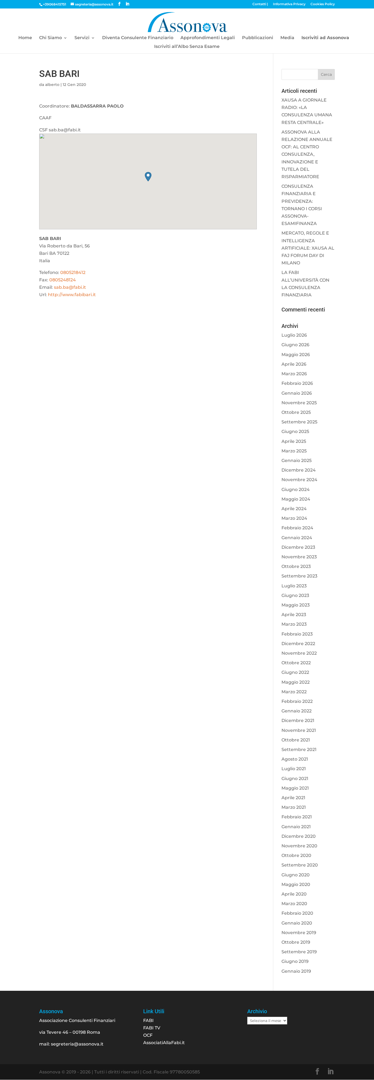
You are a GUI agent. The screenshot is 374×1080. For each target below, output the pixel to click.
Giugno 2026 (295, 344)
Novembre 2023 (299, 556)
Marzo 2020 (294, 903)
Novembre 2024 (299, 479)
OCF (148, 1035)
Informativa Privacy (289, 4)
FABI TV (151, 1027)
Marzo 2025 (294, 451)
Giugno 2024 (295, 489)
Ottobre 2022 (296, 662)
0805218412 (72, 272)
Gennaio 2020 (296, 923)
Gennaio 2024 (296, 537)
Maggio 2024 (295, 499)
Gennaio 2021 (296, 826)
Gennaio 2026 (296, 393)
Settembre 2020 (299, 865)
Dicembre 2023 (298, 547)
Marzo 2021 (293, 807)
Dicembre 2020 (298, 836)
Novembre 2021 (298, 730)
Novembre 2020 (299, 845)
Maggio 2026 (295, 354)
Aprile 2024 (294, 508)
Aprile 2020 (294, 894)
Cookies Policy (322, 4)
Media (287, 38)
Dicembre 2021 (297, 720)
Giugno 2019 (295, 961)
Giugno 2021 (294, 778)
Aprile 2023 (293, 614)
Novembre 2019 (298, 932)
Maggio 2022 (295, 682)
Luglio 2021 (293, 768)
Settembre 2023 (299, 576)
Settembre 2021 (299, 749)
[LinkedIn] (127, 4)
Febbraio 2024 (297, 527)
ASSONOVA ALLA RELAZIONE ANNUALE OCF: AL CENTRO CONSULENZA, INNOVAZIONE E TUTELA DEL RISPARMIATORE (306, 154)
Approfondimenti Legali (207, 38)
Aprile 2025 (293, 441)
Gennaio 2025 (296, 460)
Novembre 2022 (299, 653)
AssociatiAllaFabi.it (164, 1042)
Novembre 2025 (299, 402)
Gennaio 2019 (296, 971)
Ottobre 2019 (295, 942)
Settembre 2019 (299, 951)
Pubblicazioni (257, 38)
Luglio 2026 (294, 335)
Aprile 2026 (293, 364)
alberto (52, 84)
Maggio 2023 (295, 605)
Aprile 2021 (293, 797)
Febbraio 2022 (297, 701)
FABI (148, 1020)
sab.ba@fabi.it (70, 287)
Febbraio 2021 (296, 816)
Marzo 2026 (294, 373)
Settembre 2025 (299, 422)
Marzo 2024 (294, 518)
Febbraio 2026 (297, 383)
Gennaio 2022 (296, 711)
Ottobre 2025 (296, 412)
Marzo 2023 (294, 624)
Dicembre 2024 (298, 470)
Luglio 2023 (294, 585)
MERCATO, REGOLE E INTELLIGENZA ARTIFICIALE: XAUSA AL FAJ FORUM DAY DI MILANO (307, 247)
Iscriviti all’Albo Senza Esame (187, 47)
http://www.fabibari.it (72, 294)
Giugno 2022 (295, 672)
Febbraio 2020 (297, 913)
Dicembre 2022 (298, 643)
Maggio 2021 (295, 788)
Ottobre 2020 (296, 855)
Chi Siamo (50, 38)
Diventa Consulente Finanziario (137, 38)
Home (25, 38)
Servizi (82, 38)
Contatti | (260, 4)
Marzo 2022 (294, 691)
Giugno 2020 (295, 874)
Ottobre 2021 (295, 740)
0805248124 (62, 279)
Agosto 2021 (294, 759)
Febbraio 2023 (297, 634)
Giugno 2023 (295, 595)
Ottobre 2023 (296, 566)
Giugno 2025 (295, 431)
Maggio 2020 (295, 884)
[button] (148, 176)
